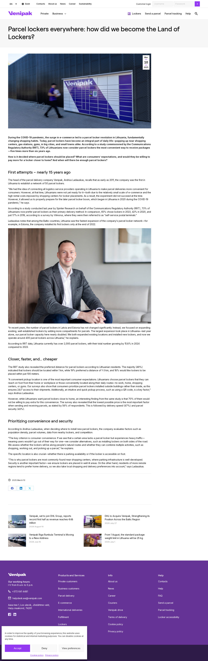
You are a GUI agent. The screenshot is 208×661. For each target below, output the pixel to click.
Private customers (67, 581)
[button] (196, 13)
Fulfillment (63, 617)
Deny (44, 648)
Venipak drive (115, 610)
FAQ (160, 595)
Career (112, 595)
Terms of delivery (117, 617)
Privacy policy (51, 655)
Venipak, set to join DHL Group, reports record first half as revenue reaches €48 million (51, 519)
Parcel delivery (66, 595)
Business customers (68, 588)
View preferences (71, 648)
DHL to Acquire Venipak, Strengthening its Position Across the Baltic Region (127, 518)
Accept (17, 648)
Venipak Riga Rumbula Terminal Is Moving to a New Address (51, 536)
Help (160, 588)
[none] (13, 4)
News (111, 588)
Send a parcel (165, 602)
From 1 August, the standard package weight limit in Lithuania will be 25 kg (125, 536)
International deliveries (70, 610)
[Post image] (17, 521)
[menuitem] (13, 4)
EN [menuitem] (11, 4)
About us (112, 581)
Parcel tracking (166, 610)
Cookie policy (37, 655)
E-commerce (65, 602)
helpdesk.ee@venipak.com (27, 598)
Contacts (163, 581)
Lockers (62, 624)
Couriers (112, 602)
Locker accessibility (168, 617)
